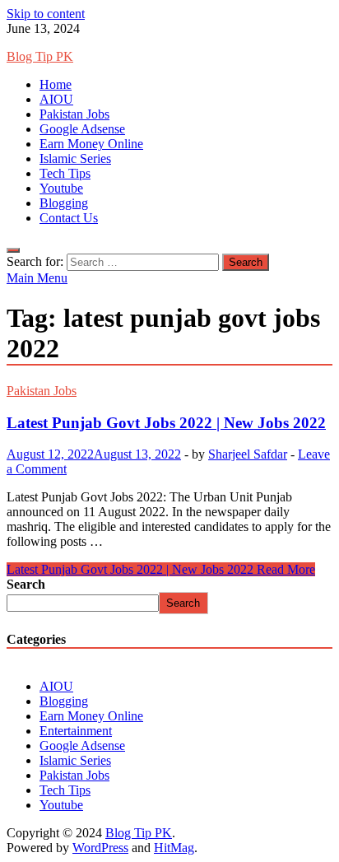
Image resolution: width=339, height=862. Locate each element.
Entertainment (75, 731)
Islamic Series (75, 158)
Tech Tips (65, 173)
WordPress (100, 848)
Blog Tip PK (40, 56)
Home (55, 84)
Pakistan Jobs (74, 114)
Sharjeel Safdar (247, 454)
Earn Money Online (91, 144)
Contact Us (68, 218)
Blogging (63, 203)
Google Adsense (82, 129)
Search (26, 584)
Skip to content (46, 14)
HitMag (174, 848)
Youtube (61, 188)
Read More (161, 569)
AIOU (56, 99)
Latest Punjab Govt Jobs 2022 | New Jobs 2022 (166, 422)
